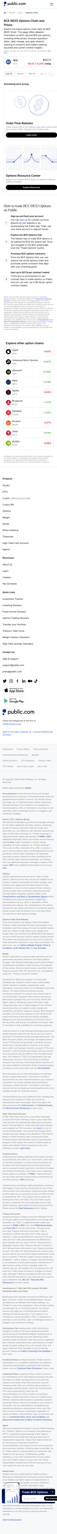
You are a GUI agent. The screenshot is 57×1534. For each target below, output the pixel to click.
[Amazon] (8, 422)
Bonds (6, 524)
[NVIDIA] (8, 443)
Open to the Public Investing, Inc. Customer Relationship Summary (28, 733)
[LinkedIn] (24, 681)
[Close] (52, 1491)
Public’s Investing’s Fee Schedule (35, 1351)
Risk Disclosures (26, 1208)
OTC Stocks (8, 766)
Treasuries (8, 536)
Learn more (25, 1148)
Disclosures (8, 749)
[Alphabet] (8, 412)
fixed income (27, 1105)
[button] (28, 60)
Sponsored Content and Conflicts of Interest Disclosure (27, 1420)
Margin (6, 517)
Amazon (16, 421)
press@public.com (12, 671)
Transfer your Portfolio (14, 624)
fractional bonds (45, 1105)
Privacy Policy (23, 749)
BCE (20, 13)
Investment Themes (13, 599)
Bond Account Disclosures (18, 1108)
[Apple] (8, 351)
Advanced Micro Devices (25, 360)
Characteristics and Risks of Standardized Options (25, 896)
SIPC (49, 836)
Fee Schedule (10, 583)
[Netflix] (8, 392)
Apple (15, 350)
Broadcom (17, 401)
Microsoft (17, 370)
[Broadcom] (8, 402)
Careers (7, 577)
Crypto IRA (8, 504)
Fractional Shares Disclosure (15, 755)
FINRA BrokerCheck (43, 1225)
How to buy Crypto (25, 766)
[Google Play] (14, 701)
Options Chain (44, 760)
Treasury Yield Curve (13, 631)
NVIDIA (16, 441)
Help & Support (10, 659)
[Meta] (8, 382)
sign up (23, 220)
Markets (35, 755)
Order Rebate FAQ (21, 948)
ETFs (5, 491)
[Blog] (30, 681)
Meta (15, 380)
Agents (6, 549)
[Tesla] (8, 433)
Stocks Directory (10, 760)
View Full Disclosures (12, 1520)
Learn (5, 571)
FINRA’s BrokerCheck (12, 724)
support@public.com (13, 665)
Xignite (28, 788)
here (12, 842)
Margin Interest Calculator (16, 637)
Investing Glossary (12, 605)
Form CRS (10, 1228)
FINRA (42, 836)
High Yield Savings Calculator (18, 643)
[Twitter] (5, 681)
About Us (7, 564)
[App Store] (14, 690)
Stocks (12, 13)
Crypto (16, 498)
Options (7, 511)
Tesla (15, 431)
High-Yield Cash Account (16, 543)
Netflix (15, 390)
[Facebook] (17, 681)
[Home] (15, 4)
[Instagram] (11, 681)
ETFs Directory (28, 760)
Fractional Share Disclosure (29, 1368)
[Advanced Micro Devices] (8, 361)
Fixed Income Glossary (14, 611)
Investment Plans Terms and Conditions (27, 1417)
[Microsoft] (8, 372)
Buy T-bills (42, 766)
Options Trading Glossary (16, 618)
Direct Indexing (10, 530)
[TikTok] (36, 681)
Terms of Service (40, 749)
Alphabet (17, 411)
